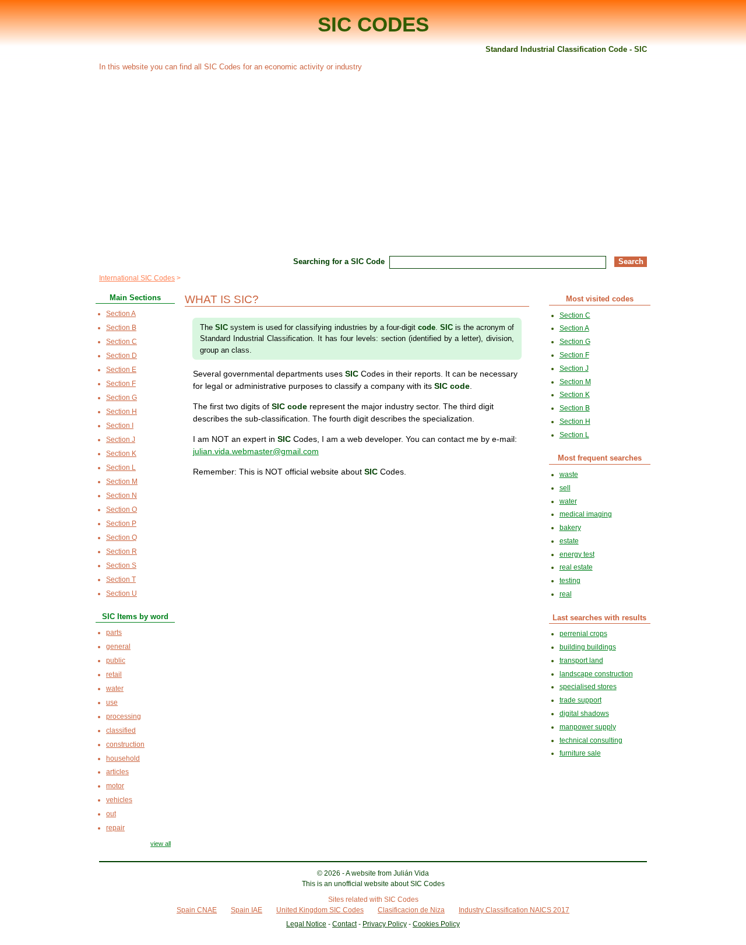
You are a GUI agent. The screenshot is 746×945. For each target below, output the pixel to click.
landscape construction (596, 674)
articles (117, 772)
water (115, 688)
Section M (122, 481)
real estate (576, 567)
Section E (121, 370)
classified (121, 730)
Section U (121, 593)
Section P (121, 523)
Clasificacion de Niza (411, 910)
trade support (580, 700)
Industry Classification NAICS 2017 (514, 910)
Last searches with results (599, 617)
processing (123, 716)
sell (565, 488)
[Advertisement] (373, 162)
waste (569, 474)
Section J (120, 439)
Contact (344, 924)
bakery (570, 528)
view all (160, 843)
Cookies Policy (436, 924)
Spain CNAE (197, 910)
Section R (121, 551)
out (111, 814)
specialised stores (588, 687)
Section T (121, 579)
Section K (121, 453)
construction (125, 744)
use (112, 702)
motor (115, 786)
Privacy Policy (385, 924)
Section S (121, 565)
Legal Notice (306, 924)
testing (570, 581)
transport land (581, 660)
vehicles (119, 800)
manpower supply (588, 727)
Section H (121, 411)
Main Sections (135, 297)
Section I (119, 425)
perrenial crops (583, 634)
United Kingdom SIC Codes (320, 910)
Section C (121, 342)
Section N (121, 495)
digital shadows (584, 713)
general (118, 646)
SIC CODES (373, 24)
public (115, 660)
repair (115, 828)
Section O (121, 509)
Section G (121, 398)
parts (114, 632)
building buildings (588, 647)
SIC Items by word (135, 616)
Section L (121, 467)
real (566, 594)
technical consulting (591, 740)
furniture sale (580, 753)
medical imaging (586, 514)
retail (114, 674)
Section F (121, 384)
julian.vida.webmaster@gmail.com (256, 451)
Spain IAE (246, 910)
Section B (121, 328)
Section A (121, 314)
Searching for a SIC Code (339, 261)
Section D (121, 356)
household (123, 758)
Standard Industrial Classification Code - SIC (566, 49)
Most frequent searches (600, 458)
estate (569, 541)
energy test (577, 554)
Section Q (121, 537)
